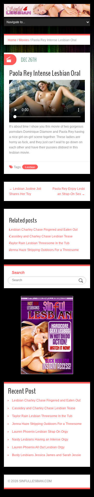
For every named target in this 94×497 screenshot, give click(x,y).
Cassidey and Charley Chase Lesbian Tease (41, 236)
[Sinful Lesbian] (47, 10)
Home (12, 40)
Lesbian (30, 167)
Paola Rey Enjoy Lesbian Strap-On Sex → (68, 191)
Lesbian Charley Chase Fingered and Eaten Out (43, 229)
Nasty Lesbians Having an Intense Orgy (40, 439)
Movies (24, 40)
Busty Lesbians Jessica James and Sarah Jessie (46, 455)
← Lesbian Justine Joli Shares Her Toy (25, 191)
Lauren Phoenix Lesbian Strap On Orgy (40, 431)
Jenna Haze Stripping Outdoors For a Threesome (44, 250)
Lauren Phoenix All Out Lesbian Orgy (38, 447)
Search (18, 272)
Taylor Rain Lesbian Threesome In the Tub (39, 243)
